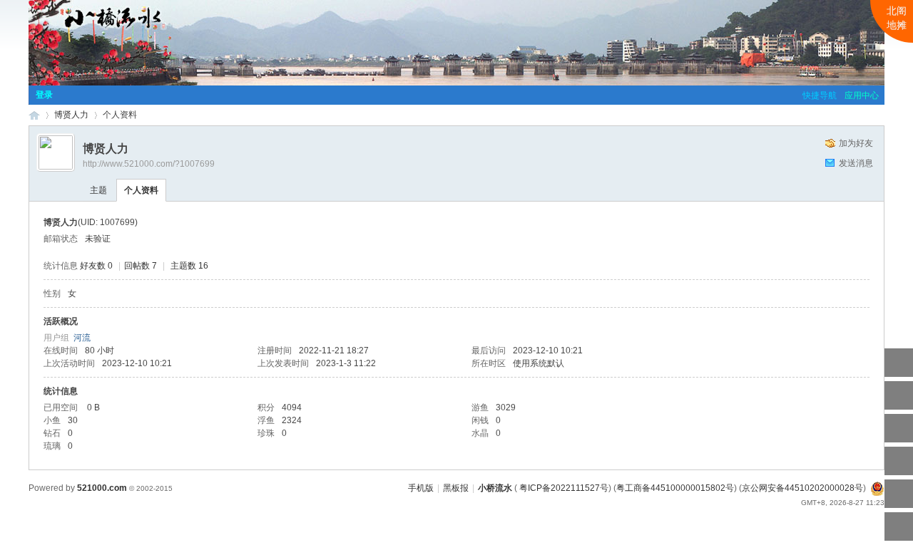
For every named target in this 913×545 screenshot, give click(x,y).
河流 (82, 338)
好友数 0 (96, 266)
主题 (98, 190)
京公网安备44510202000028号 (802, 488)
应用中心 (862, 95)
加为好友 (856, 143)
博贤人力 (71, 115)
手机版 (421, 488)
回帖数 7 (140, 266)
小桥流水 (34, 115)
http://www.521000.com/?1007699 (149, 164)
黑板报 (456, 488)
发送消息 (856, 163)
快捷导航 (819, 95)
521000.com (102, 488)
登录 (44, 95)
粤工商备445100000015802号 (675, 488)
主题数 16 (189, 266)
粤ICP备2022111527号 (563, 488)
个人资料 (141, 190)
